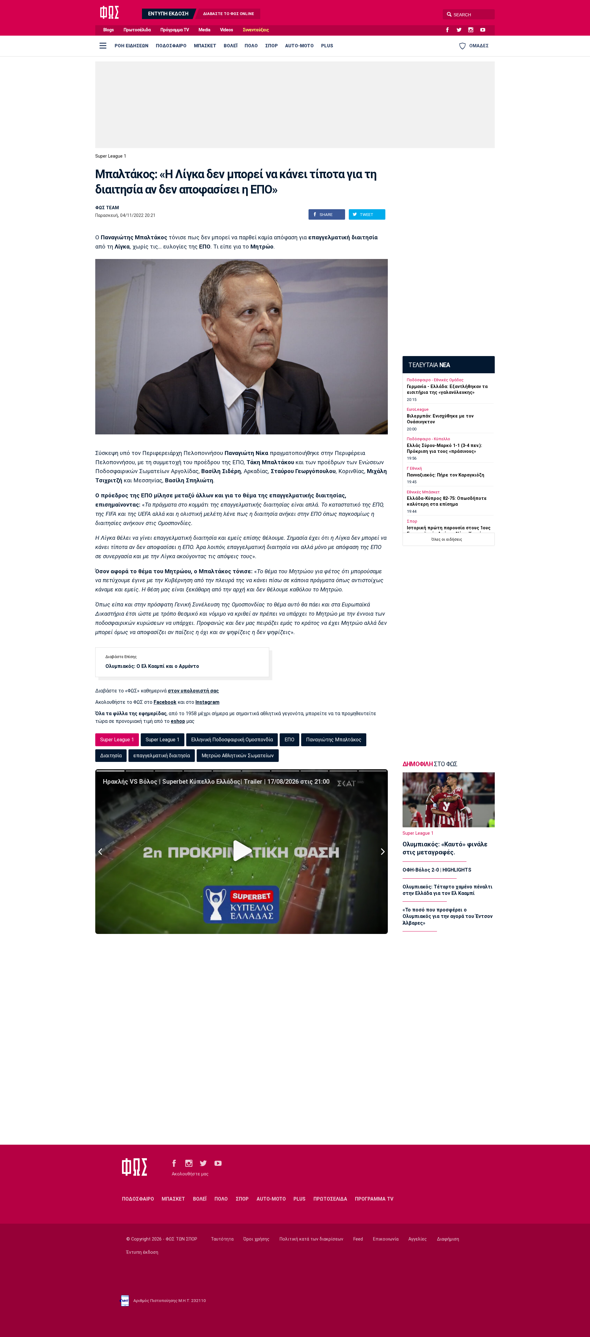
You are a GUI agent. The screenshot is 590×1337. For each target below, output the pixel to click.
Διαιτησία (111, 756)
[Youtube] (485, 30)
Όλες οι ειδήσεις (446, 539)
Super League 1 (110, 156)
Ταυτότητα (222, 1239)
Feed (358, 1239)
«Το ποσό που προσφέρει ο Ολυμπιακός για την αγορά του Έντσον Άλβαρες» (448, 916)
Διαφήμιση (448, 1239)
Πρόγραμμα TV (174, 30)
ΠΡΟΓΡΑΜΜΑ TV (374, 1199)
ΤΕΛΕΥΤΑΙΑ (429, 365)
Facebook (165, 702)
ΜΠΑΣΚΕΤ (205, 46)
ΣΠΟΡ (271, 46)
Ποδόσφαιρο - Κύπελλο (428, 439)
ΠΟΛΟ (251, 46)
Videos (226, 30)
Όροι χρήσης (256, 1239)
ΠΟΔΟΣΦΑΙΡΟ (171, 46)
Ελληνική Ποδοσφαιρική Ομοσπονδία (232, 740)
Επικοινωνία (386, 1239)
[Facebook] (450, 30)
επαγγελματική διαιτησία (161, 756)
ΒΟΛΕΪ (230, 46)
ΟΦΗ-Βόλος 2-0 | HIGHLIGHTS (437, 870)
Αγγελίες (417, 1239)
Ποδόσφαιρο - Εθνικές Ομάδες (435, 380)
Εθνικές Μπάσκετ (423, 492)
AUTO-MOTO (299, 46)
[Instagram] (473, 30)
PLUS (327, 46)
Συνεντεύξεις (256, 30)
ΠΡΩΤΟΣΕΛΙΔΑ (330, 1199)
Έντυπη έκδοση (142, 1252)
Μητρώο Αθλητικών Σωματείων (238, 756)
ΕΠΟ (289, 740)
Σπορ (412, 521)
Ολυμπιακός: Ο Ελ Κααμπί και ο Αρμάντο (152, 666)
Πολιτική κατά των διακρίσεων (311, 1239)
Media (204, 30)
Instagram (207, 702)
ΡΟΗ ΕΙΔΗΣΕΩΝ (131, 46)
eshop (178, 721)
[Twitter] (461, 30)
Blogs (108, 30)
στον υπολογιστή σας (193, 691)
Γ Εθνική (414, 468)
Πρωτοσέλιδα (137, 30)
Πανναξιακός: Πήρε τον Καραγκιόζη (445, 475)
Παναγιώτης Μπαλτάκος (333, 740)
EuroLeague (418, 409)
